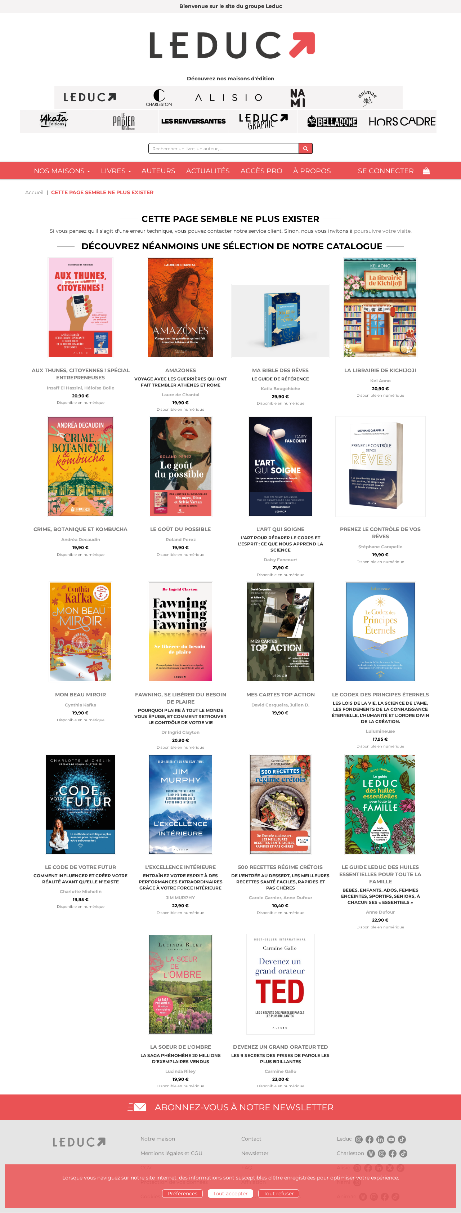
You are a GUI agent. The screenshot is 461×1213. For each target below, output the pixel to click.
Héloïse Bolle (99, 388)
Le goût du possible (180, 529)
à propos (312, 171)
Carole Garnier (265, 897)
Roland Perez (181, 539)
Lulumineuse (380, 731)
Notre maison (157, 1139)
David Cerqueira (269, 705)
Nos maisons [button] (60, 171)
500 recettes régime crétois (280, 867)
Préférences (182, 1193)
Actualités (208, 171)
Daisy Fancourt (280, 559)
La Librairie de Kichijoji (380, 370)
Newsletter (255, 1153)
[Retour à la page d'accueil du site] (230, 46)
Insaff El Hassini (64, 388)
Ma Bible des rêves (280, 370)
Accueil (34, 192)
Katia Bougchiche (280, 388)
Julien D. (299, 705)
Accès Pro (261, 171)
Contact (251, 1139)
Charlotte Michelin (81, 891)
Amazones (180, 370)
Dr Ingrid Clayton (180, 732)
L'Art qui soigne (280, 529)
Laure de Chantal (181, 394)
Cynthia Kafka (80, 705)
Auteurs (158, 171)
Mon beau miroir (80, 694)
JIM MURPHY (180, 897)
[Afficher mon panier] (426, 171)
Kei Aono (380, 380)
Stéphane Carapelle (380, 546)
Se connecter (386, 171)
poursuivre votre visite (382, 231)
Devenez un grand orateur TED (280, 1047)
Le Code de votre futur (80, 867)
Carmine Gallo (280, 1071)
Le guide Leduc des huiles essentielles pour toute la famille (380, 874)
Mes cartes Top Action (280, 694)
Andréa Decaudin (80, 539)
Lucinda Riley (180, 1071)
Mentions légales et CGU (171, 1153)
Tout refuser (279, 1193)
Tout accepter (230, 1193)
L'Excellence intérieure (180, 867)
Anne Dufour (297, 897)
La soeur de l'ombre (180, 1047)
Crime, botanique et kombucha (80, 529)
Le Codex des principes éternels (380, 694)
